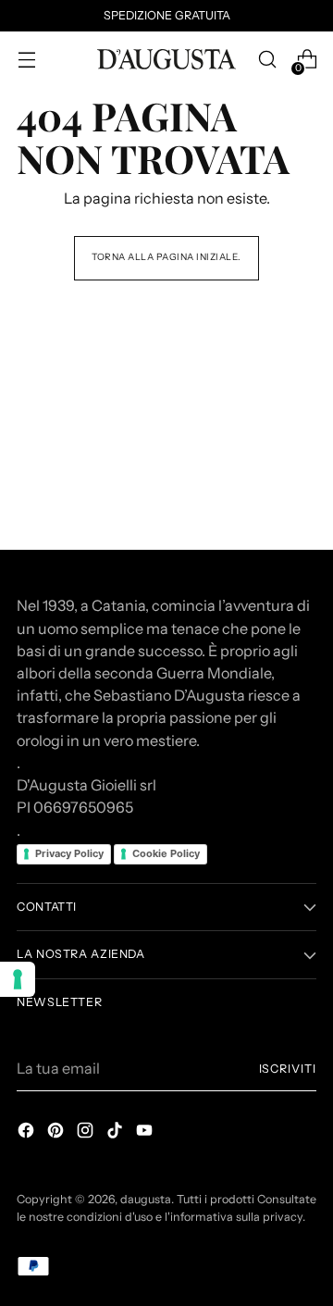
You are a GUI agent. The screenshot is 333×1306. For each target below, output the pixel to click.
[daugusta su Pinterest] (57, 1133)
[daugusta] (166, 59)
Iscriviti (287, 1069)
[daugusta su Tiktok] (116, 1133)
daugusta (145, 1199)
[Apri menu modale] (26, 60)
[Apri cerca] (267, 60)
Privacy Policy (69, 853)
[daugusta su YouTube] (146, 1133)
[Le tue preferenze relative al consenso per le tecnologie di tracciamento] (17, 979)
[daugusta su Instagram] (87, 1133)
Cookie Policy (166, 853)
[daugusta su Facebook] (28, 1133)
